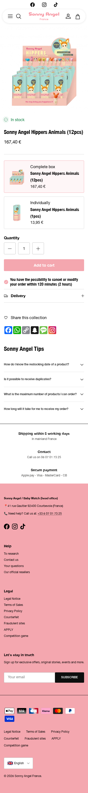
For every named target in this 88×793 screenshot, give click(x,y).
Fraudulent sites (14, 623)
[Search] (21, 16)
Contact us (11, 560)
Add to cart (44, 265)
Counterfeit (11, 617)
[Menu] (10, 16)
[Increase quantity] (38, 248)
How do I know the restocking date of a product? (36, 364)
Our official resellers (17, 572)
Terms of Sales (13, 605)
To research (11, 553)
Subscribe (69, 677)
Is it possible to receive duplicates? (27, 379)
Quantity (11, 237)
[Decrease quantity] (10, 248)
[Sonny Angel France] (44, 16)
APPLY (8, 629)
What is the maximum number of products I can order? (40, 394)
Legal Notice (12, 598)
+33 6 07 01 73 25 (50, 513)
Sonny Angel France (28, 776)
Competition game (16, 636)
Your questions (14, 566)
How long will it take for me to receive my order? (36, 409)
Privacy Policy (13, 611)
